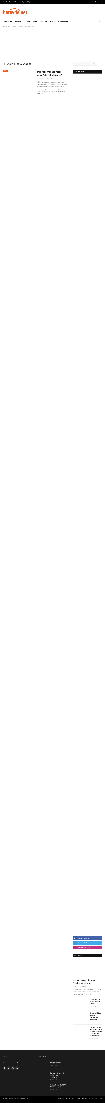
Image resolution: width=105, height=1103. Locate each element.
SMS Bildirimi (63, 21)
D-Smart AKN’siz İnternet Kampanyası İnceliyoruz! (95, 1016)
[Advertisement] (52, 47)
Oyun (35, 21)
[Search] (99, 21)
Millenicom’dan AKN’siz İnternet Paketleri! (95, 1001)
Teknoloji (43, 21)
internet (18, 21)
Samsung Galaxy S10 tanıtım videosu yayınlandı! (57, 1075)
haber (41, 78)
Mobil (28, 21)
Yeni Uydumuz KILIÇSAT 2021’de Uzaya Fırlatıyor (58, 1086)
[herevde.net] (15, 11)
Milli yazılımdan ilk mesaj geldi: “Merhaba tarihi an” (49, 73)
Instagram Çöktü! (55, 1062)
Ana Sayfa (22, 2)
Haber (5, 70)
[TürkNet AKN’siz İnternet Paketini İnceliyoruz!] (87, 969)
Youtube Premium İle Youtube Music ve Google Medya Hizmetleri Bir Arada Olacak (96, 1031)
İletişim (29, 2)
